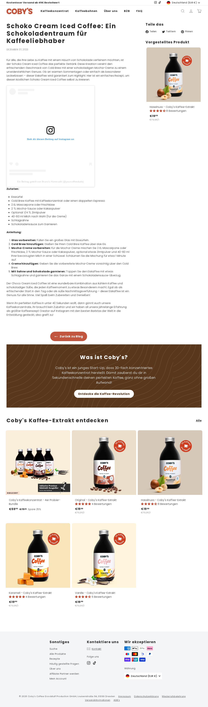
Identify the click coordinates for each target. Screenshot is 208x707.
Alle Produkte (58, 654)
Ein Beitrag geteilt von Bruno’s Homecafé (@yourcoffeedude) (50, 181)
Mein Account (58, 678)
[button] (158, 111)
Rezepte (55, 658)
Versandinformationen (97, 700)
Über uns (111, 11)
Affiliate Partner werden (64, 673)
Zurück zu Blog (71, 336)
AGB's (117, 700)
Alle (199, 420)
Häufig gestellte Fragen (64, 663)
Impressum (124, 696)
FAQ (139, 11)
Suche (53, 648)
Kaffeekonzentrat (55, 11)
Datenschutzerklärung (146, 696)
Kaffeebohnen (86, 11)
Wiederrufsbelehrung (174, 696)
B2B (127, 11)
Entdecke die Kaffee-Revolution (104, 394)
